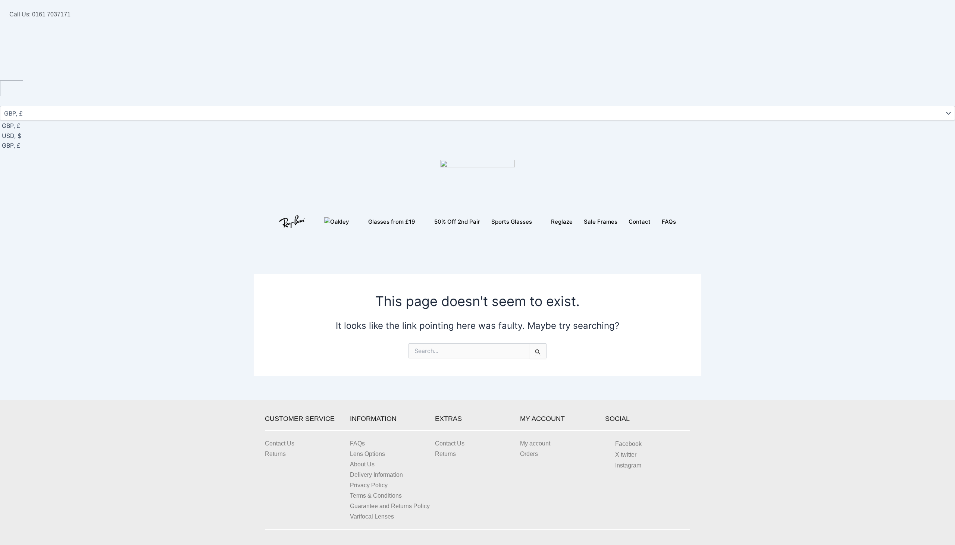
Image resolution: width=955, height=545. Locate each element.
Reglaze (562, 221)
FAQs (669, 221)
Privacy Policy (369, 485)
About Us (362, 464)
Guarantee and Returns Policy (390, 506)
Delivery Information (376, 475)
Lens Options (367, 454)
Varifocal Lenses (372, 516)
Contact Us (279, 443)
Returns (275, 454)
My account (535, 443)
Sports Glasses (511, 221)
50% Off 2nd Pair (457, 221)
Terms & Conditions (376, 495)
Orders (529, 454)
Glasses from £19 (391, 221)
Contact (640, 221)
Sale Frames (600, 221)
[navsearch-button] (2, 34)
